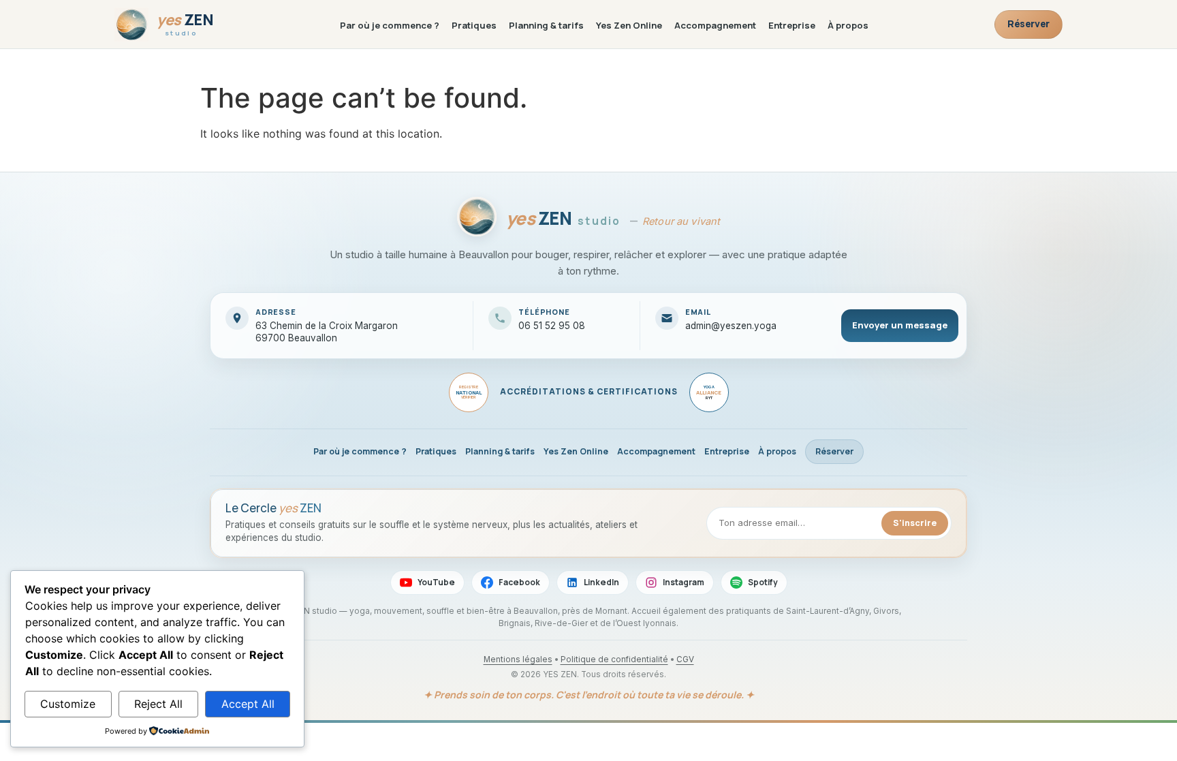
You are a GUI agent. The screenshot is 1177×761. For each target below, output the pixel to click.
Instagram (683, 582)
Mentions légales (518, 659)
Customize (67, 704)
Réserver (1028, 23)
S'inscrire (915, 523)
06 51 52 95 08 (551, 325)
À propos (848, 25)
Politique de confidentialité (614, 659)
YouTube (436, 582)
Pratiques (474, 25)
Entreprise (791, 25)
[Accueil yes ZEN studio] (477, 218)
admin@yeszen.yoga (730, 325)
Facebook (519, 582)
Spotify (763, 582)
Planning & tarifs (546, 25)
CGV (685, 659)
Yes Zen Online (629, 25)
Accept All (247, 704)
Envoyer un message (899, 325)
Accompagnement (715, 25)
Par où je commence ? (389, 25)
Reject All (158, 704)
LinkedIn (601, 582)
